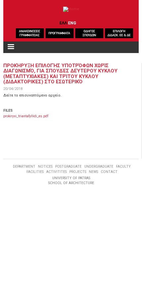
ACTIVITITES (56, 172)
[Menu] (10, 47)
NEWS (93, 172)
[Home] (71, 9)
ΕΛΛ (63, 22)
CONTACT (109, 172)
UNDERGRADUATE (98, 166)
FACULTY (123, 166)
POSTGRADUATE (68, 166)
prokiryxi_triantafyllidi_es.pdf (25, 116)
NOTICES (45, 166)
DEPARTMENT (24, 166)
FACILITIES (35, 172)
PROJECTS (77, 172)
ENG (72, 22)
